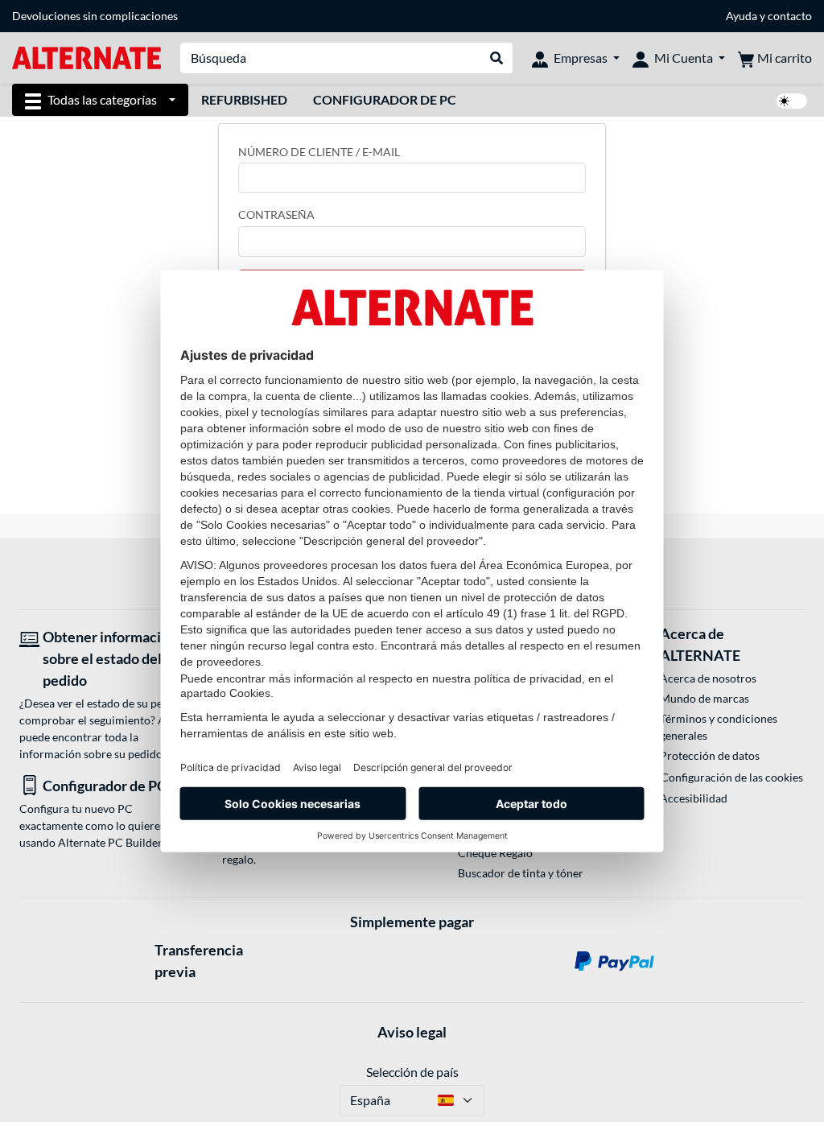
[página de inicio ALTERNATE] (86, 56)
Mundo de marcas (704, 698)
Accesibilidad (693, 798)
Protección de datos (710, 755)
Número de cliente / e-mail (319, 152)
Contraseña (276, 214)
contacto (790, 16)
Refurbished (244, 99)
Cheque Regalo (495, 853)
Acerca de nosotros (708, 678)
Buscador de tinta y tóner (520, 873)
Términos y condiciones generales (718, 727)
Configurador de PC (384, 99)
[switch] (792, 101)
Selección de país (412, 1071)
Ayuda (741, 16)
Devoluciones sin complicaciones (95, 16)
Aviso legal (412, 1032)
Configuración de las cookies (732, 777)
